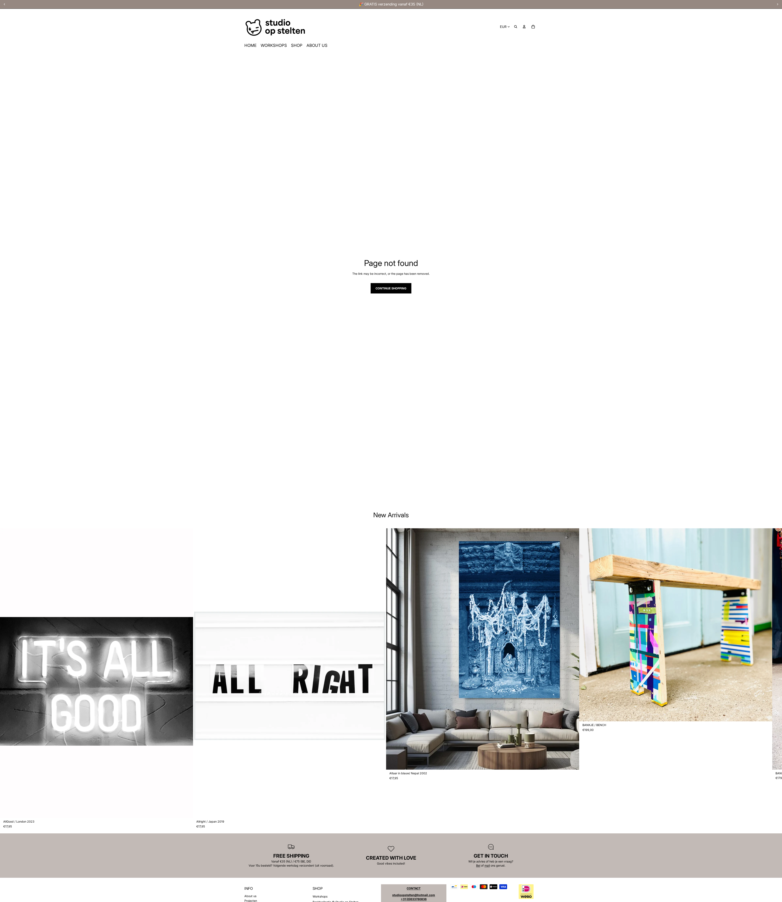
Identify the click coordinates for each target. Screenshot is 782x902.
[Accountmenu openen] (524, 26)
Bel (478, 865)
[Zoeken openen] (515, 26)
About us (250, 896)
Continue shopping (391, 288)
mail (487, 865)
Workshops (320, 896)
